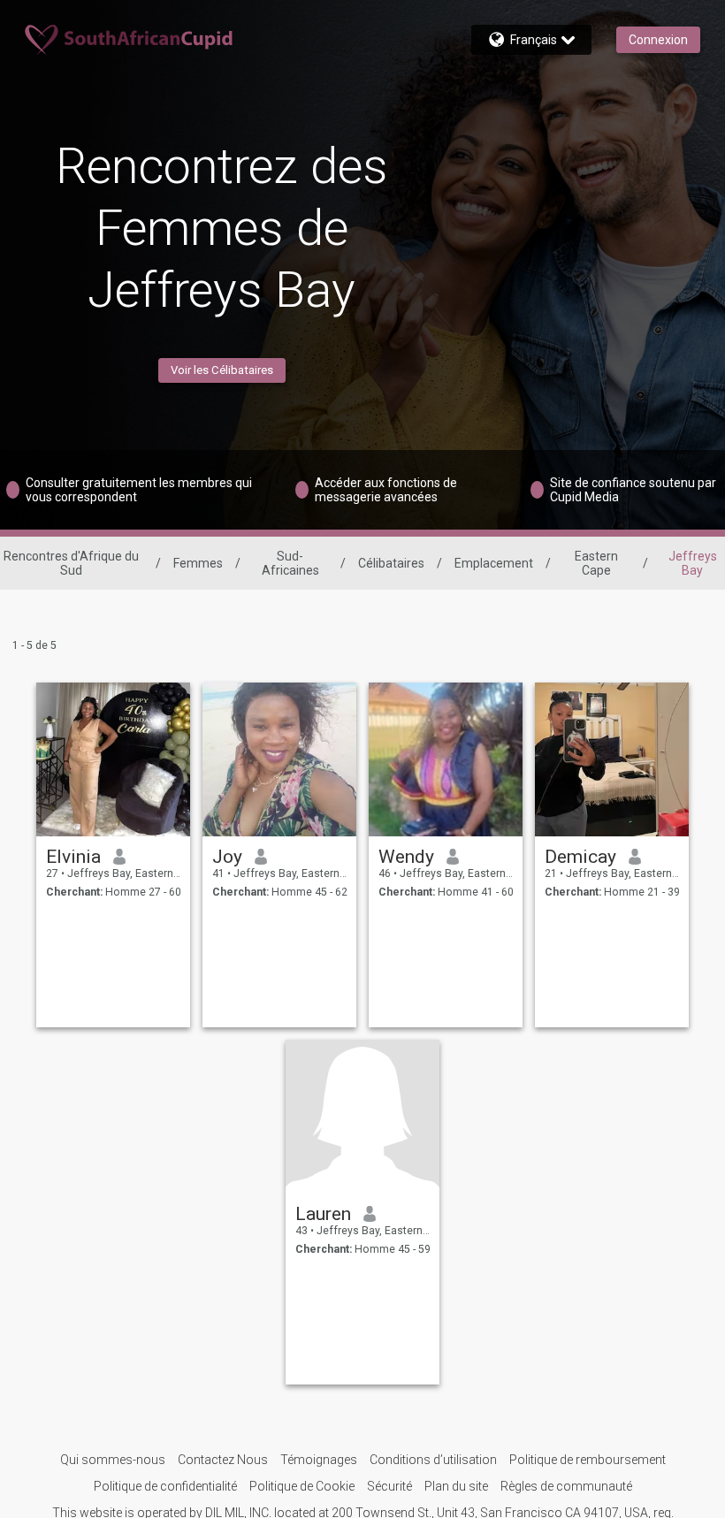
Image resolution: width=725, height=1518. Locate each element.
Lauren (323, 1213)
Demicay (580, 856)
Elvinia (73, 856)
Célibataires (391, 563)
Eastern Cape (596, 563)
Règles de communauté (566, 1486)
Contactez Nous (223, 1460)
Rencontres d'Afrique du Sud (71, 563)
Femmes (198, 563)
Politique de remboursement (587, 1460)
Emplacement (493, 563)
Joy (227, 856)
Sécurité (389, 1486)
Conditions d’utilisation (433, 1460)
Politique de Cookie (302, 1486)
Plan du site (456, 1486)
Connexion (658, 40)
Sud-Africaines (290, 563)
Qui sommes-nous (112, 1460)
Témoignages (318, 1460)
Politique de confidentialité (165, 1486)
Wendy (406, 856)
